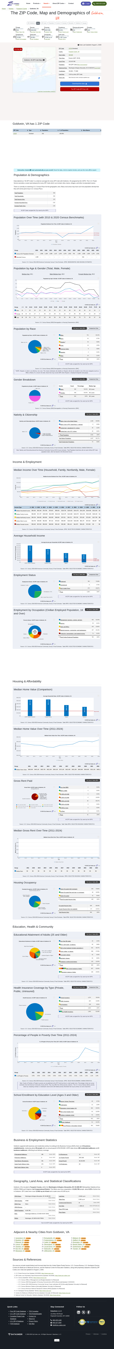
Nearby (84, 23)
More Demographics (82, 64)
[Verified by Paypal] (102, 1322)
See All (60, 39)
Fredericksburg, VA (50, 1240)
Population (51, 23)
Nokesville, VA (48, 1248)
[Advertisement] (57, 105)
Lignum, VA (19, 1244)
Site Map (31, 1324)
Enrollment (36, 39)
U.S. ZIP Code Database (18, 1314)
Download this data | (79, 83)
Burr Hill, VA (19, 1248)
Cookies (104, 1334)
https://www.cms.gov (64, 1293)
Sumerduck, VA (20, 1238)
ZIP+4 (64, 39)
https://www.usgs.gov (45, 1290)
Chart (60, 31)
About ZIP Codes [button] (58, 3)
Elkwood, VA (19, 1242)
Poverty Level (65, 31)
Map (38, 23)
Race (21, 31)
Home (28, 3)
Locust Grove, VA (49, 1246)
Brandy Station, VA (79, 1244)
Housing (64, 23)
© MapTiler (39, 91)
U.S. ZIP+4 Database (17, 1321)
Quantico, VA (19, 1246)
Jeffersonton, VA (49, 1251)
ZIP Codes (43, 23)
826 (72, 55)
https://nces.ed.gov (55, 1295)
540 (70, 55)
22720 (70, 48)
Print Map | (17, 49)
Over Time (38, 31)
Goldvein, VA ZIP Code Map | (33, 60)
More (18, 31)
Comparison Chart (93, 328)
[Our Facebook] (88, 1312)
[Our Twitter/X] (83, 1312)
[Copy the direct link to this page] (99, 78)
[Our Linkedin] (78, 1312)
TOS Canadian (33, 1311)
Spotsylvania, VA (78, 1246)
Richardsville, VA (49, 1238)
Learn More (47, 39)
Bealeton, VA (19, 1240)
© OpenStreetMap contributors (48, 91)
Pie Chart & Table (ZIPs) (79, 328)
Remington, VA (77, 1242)
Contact (71, 3)
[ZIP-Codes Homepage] (15, 1334)
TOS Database (15, 1324)
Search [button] (46, 3)
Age (23, 31)
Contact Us (32, 1316)
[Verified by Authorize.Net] (82, 1322)
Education (71, 23)
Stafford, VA (76, 1240)
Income (58, 23)
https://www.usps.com (47, 1273)
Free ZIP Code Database (18, 1311)
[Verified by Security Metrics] (92, 1322)
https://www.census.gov (39, 1277)
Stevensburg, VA (49, 1244)
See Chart (33, 31)
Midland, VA (76, 1238)
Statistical (78, 23)
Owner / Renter (94, 31)
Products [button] (36, 3)
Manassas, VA (20, 1251)
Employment (79, 31)
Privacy (88, 1334)
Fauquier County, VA (74, 51)
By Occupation (23, 39)
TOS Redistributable (35, 1314)
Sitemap (96, 1334)
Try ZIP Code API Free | (78, 89)
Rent (51, 31)
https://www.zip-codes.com (62, 1275)
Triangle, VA (77, 1248)
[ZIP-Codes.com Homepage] (13, 3)
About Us (32, 1319)
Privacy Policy (33, 1321)
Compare (47, 31)
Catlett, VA (47, 1242)
